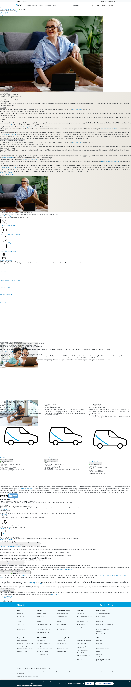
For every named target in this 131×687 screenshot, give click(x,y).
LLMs (49, 668)
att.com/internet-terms (30, 127)
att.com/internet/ (77, 109)
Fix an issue (3, 272)
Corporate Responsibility (102, 648)
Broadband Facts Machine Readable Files (103, 660)
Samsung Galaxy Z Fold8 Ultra (45, 627)
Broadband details (49, 671)
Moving (2, 353)
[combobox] (82, 5)
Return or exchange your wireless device (83, 656)
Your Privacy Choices (87, 671)
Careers (98, 651)
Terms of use (34, 671)
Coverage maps (26, 671)
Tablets (19, 621)
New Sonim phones (22, 651)
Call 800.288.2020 (5, 529)
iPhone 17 (39, 621)
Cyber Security (110, 671)
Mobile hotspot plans (62, 627)
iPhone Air (39, 619)
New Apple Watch (41, 646)
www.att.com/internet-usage (110, 129)
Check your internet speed (7, 225)
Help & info (99, 654)
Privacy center (78, 671)
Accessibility (41, 671)
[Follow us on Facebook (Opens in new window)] (104, 605)
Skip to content (5, 8)
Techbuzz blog (20, 668)
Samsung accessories (62, 646)
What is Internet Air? (82, 643)
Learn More (3, 504)
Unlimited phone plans (62, 613)
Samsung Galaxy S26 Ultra (44, 624)
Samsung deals (100, 621)
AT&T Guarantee (100, 656)
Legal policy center (59, 671)
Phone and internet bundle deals (104, 624)
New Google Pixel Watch (43, 651)
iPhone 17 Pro (40, 616)
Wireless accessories (22, 627)
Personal (18, 1)
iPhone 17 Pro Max (41, 613)
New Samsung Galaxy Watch (44, 648)
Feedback (27, 668)
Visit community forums (6, 294)
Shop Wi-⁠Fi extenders (6, 260)
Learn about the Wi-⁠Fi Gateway (8, 251)
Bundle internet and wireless (84, 640)
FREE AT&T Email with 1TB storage (38, 668)
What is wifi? (80, 659)
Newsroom (99, 643)
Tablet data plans (61, 624)
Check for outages (5, 287)
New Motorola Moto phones (24, 648)
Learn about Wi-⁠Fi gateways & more (10, 280)
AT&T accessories (61, 643)
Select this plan (4, 458)
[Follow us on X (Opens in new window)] (101, 605)
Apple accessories (61, 640)
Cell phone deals (100, 616)
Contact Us (3, 303)
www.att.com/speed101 (9, 134)
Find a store (104, 1)
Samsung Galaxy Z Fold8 (43, 629)
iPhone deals (99, 619)
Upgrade (59, 621)
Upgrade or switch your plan (8, 243)
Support (7, 353)
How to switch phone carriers (84, 616)
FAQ (11, 353)
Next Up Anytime (61, 629)
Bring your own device (82, 621)
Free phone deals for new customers (102, 630)
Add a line (59, 619)
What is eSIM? (80, 653)
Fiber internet (20, 616)
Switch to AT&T (81, 613)
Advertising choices (69, 671)
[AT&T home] (19, 5)
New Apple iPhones (22, 640)
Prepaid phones (21, 629)
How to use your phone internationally (83, 646)
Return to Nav (14, 9)
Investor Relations (101, 646)
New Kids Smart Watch (43, 654)
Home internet (21, 619)
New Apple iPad (41, 640)
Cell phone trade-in (81, 624)
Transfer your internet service (84, 627)
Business (25, 1)
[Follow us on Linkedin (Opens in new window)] (112, 605)
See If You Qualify (5, 216)
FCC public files (20, 673)
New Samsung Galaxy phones (25, 643)
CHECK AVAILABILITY (6, 173)
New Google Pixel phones (23, 646)
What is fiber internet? (82, 650)
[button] (25, 5)
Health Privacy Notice (100, 671)
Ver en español (111, 1)
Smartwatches (21, 624)
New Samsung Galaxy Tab (43, 643)
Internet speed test (82, 619)
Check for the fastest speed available (10, 234)
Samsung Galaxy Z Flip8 (43, 632)
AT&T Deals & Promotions (103, 613)
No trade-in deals (100, 634)
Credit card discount (101, 627)
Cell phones (20, 613)
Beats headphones (61, 651)
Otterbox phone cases (62, 648)
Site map (19, 671)
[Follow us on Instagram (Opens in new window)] (108, 605)
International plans (62, 616)
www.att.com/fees (8, 125)
